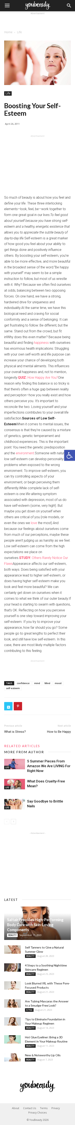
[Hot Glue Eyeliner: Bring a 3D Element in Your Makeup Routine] (12, 1039)
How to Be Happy (59, 732)
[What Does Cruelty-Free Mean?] (14, 784)
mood (58, 683)
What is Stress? (15, 732)
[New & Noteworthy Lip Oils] (12, 1057)
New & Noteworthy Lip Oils (43, 1055)
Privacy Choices (37, 1112)
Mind (47, 683)
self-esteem (13, 688)
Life (19, 32)
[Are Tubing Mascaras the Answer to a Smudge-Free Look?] (12, 1003)
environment (25, 453)
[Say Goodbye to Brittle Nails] (14, 804)
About (15, 1108)
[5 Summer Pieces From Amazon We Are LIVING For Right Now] (14, 764)
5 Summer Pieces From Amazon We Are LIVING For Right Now (48, 766)
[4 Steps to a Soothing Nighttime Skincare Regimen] (12, 967)
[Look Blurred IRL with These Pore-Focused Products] (12, 985)
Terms (44, 1108)
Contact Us (29, 1108)
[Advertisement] (37, 21)
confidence (23, 683)
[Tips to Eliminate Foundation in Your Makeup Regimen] (12, 1021)
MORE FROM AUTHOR (24, 752)
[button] (69, 455)
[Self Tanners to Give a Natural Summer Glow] (12, 949)
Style (29, 1009)
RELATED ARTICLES (22, 746)
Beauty (12, 935)
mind (37, 683)
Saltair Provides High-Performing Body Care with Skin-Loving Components (35, 924)
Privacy (55, 1108)
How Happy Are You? (38, 378)
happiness (41, 343)
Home (8, 32)
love (34, 523)
